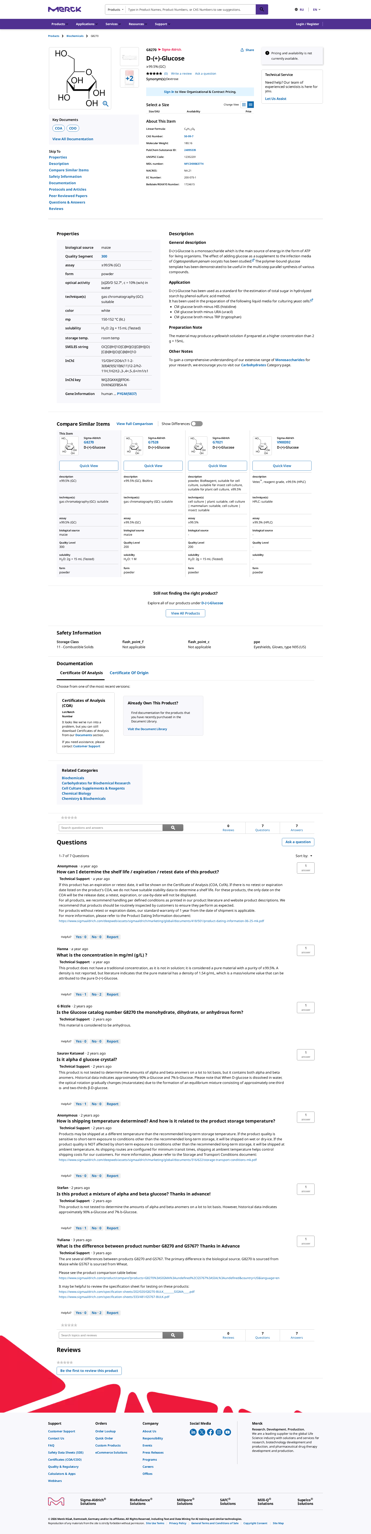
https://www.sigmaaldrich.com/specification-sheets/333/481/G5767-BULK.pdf (114, 1297)
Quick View (89, 465)
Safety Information (65, 176)
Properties (58, 157)
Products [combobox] (114, 10)
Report (113, 936)
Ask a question (205, 73)
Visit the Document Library (147, 729)
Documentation (62, 183)
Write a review (181, 73)
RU (302, 10)
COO (73, 128)
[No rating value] (155, 73)
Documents (83, 735)
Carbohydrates (253, 365)
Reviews (56, 208)
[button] (307, 24)
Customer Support (86, 746)
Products (53, 36)
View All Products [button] (185, 613)
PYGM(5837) (127, 393)
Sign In (169, 92)
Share (250, 50)
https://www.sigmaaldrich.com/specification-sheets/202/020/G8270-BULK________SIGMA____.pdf (127, 1292)
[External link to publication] (253, 260)
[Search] (262, 9)
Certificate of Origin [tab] (129, 672)
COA (58, 128)
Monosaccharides (290, 359)
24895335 (190, 150)
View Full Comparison (135, 424)
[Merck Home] (64, 9)
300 (104, 256)
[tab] (57, 36)
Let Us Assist (275, 98)
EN (315, 10)
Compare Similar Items (69, 170)
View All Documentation (72, 139)
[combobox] (186, 9)
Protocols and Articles (67, 189)
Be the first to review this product (91, 1371)
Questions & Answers (67, 202)
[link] (69, 817)
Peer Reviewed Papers (68, 195)
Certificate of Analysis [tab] (81, 672)
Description (59, 163)
